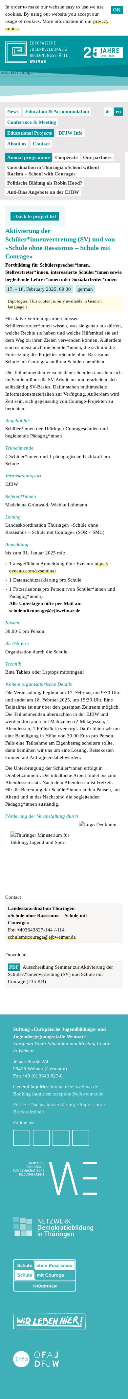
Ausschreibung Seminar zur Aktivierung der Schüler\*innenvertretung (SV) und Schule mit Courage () (60, 974)
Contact (41, 143)
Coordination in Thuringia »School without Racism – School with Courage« (53, 170)
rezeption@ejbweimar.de (78, 1093)
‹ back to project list (34, 216)
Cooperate (66, 157)
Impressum (90, 1104)
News (13, 111)
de (108, 111)
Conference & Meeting (31, 122)
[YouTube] (61, 1138)
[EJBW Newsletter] (80, 1138)
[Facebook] (21, 1138)
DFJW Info (70, 133)
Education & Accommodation (57, 111)
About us (16, 143)
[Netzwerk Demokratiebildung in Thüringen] (53, 1227)
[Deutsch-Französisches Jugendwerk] (43, 1359)
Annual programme (28, 157)
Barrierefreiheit (28, 1111)
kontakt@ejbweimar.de (74, 1086)
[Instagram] (41, 1138)
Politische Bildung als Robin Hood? (44, 183)
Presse (19, 1104)
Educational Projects (29, 133)
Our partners (97, 157)
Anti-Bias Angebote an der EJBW (43, 192)
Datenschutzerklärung (52, 1104)
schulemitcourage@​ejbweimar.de (42, 937)
